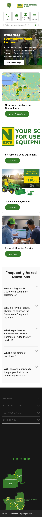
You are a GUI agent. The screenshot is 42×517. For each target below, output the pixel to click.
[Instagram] (21, 458)
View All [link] (12, 160)
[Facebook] (13, 458)
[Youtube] (24, 458)
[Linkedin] (28, 458)
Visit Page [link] (13, 254)
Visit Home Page (14, 63)
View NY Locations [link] (17, 114)
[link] (25, 16)
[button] (8, 16)
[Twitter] (17, 458)
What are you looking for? (17, 25)
